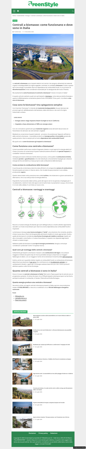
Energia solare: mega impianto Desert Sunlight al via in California (37, 121)
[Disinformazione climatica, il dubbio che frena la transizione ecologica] (22, 364)
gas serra (33, 262)
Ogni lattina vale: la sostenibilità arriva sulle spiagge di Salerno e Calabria (53, 373)
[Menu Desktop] (14, 11)
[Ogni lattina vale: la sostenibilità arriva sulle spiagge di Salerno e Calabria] (22, 379)
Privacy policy (43, 433)
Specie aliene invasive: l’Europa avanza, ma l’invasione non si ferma (51, 417)
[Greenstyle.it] (43, 4)
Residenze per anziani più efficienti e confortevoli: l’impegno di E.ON (51, 344)
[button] (72, 11)
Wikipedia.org (19, 296)
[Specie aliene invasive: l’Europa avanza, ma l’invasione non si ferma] (22, 422)
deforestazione (67, 257)
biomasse (49, 96)
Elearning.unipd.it (20, 300)
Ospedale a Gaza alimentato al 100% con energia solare (33, 124)
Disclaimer (32, 433)
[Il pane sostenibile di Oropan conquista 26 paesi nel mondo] (22, 408)
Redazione (53, 433)
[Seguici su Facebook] (18, 11)
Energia (15, 20)
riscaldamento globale (57, 262)
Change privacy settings (79, 447)
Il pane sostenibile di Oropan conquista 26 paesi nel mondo (49, 402)
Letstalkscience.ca (21, 298)
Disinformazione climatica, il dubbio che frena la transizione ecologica (52, 359)
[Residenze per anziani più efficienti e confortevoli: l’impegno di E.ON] (22, 350)
